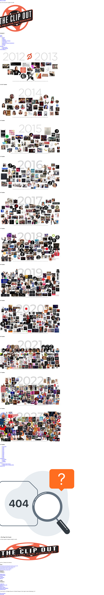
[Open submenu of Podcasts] (3, 46)
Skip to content (3, 0)
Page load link (2, 593)
